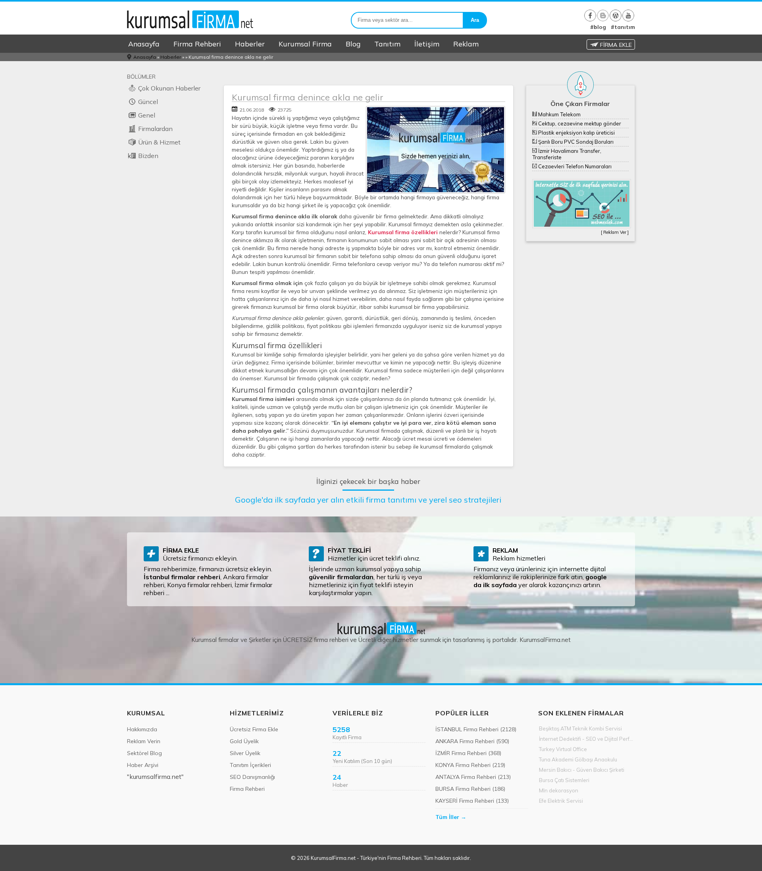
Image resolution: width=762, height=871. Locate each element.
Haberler (250, 43)
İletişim (426, 43)
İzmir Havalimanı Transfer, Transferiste (566, 154)
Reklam (466, 43)
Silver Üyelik (245, 753)
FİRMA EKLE (615, 44)
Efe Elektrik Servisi (561, 801)
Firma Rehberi (197, 43)
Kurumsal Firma (305, 43)
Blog (353, 43)
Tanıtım (387, 43)
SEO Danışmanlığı (252, 776)
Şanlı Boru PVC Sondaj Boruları (575, 142)
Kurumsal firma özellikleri (403, 232)
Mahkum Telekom (559, 114)
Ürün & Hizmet (159, 142)
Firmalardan (155, 129)
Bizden (148, 156)
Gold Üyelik (244, 741)
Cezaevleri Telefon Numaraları (574, 166)
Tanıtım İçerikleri (250, 765)
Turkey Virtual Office (563, 749)
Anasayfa (144, 43)
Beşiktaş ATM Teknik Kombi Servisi (580, 728)
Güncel (148, 102)
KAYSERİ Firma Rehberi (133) (472, 800)
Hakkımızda (142, 729)
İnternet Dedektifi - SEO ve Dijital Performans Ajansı (587, 739)
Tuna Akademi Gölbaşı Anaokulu (578, 759)
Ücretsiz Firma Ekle (254, 729)
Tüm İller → (450, 817)
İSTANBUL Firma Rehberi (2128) (475, 729)
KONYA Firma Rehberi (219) (470, 765)
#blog (598, 27)
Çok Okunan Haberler (169, 88)
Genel (146, 115)
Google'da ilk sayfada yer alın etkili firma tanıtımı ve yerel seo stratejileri (368, 500)
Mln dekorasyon (558, 790)
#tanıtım (623, 27)
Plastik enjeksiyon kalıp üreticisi (576, 132)
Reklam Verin (143, 741)
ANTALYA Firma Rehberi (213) (473, 776)
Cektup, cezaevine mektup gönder (579, 123)
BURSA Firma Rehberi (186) (470, 788)
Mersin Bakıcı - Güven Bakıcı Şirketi (581, 770)
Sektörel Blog (144, 753)
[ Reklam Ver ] (615, 232)
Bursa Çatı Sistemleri (564, 780)
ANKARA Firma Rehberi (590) (472, 741)
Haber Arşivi (142, 765)
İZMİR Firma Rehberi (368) (468, 753)
